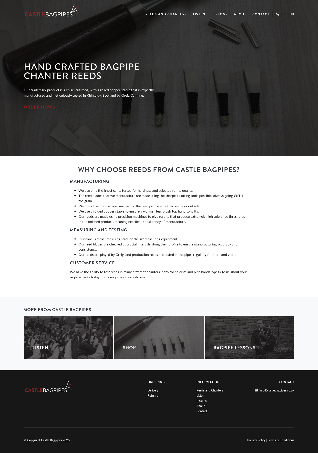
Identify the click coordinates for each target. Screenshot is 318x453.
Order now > (39, 107)
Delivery (153, 390)
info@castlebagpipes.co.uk (276, 390)
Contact (261, 14)
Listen (199, 14)
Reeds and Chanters (166, 14)
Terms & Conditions (281, 440)
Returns (153, 395)
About (240, 14)
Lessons (220, 14)
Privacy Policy (256, 440)
